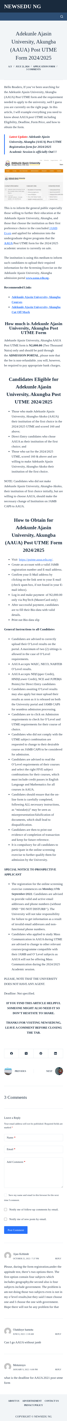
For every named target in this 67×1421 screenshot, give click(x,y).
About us (13, 1401)
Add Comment (16, 1161)
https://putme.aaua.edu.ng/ (36, 559)
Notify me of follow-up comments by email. (33, 1209)
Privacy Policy (33, 1405)
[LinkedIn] (55, 1053)
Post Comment (16, 1230)
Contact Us (52, 1401)
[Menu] (61, 6)
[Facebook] (11, 1053)
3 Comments (33, 69)
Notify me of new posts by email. (27, 1219)
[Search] (61, 16)
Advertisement (32, 1401)
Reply (58, 1258)
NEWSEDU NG (22, 6)
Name (11, 1137)
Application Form (44, 66)
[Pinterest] (41, 1053)
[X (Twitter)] (26, 1053)
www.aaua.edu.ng (37, 278)
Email (11, 1149)
